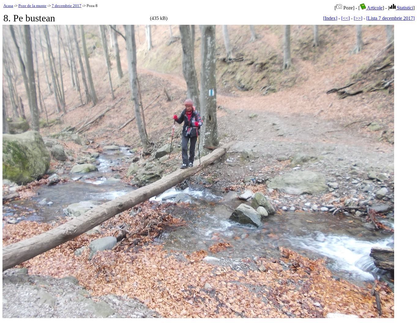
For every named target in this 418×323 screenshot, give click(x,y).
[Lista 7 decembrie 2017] (390, 18)
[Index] (330, 18)
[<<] (345, 18)
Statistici (404, 7)
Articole (374, 7)
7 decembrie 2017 (66, 5)
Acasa (8, 5)
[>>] (358, 18)
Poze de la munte (32, 5)
